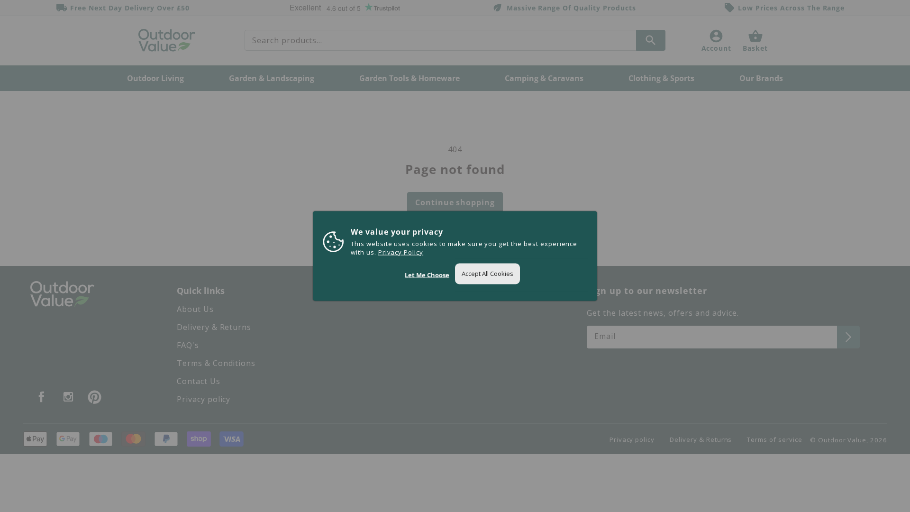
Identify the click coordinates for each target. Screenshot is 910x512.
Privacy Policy (400, 252)
